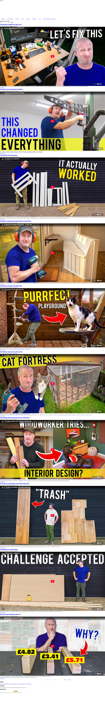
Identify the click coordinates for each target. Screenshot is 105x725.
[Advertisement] (52, 9)
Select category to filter (5, 21)
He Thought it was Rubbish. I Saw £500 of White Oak (14, 483)
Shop (22, 18)
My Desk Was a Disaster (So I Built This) (11, 24)
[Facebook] (22, 683)
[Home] (1, 0)
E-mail (23, 687)
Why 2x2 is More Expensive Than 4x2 (10, 614)
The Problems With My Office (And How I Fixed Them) (15, 418)
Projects (3, 18)
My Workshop (10, 18)
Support (27, 18)
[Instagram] (14, 683)
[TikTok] (29, 683)
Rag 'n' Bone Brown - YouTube (49, 18)
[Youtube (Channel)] (5, 683)
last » (70, 679)
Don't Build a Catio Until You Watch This (11, 352)
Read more (2, 87)
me (25, 687)
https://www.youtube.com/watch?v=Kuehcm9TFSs (19, 413)
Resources (34, 18)
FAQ (40, 18)
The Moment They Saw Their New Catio (11, 286)
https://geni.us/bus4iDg (29, 152)
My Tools (17, 18)
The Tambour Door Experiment (8, 155)
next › (65, 679)
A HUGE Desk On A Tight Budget (9, 549)
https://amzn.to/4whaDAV (13, 152)
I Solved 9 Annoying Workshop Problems (11, 89)
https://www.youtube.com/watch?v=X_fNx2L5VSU (19, 349)
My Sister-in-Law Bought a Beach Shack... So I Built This (15, 221)
